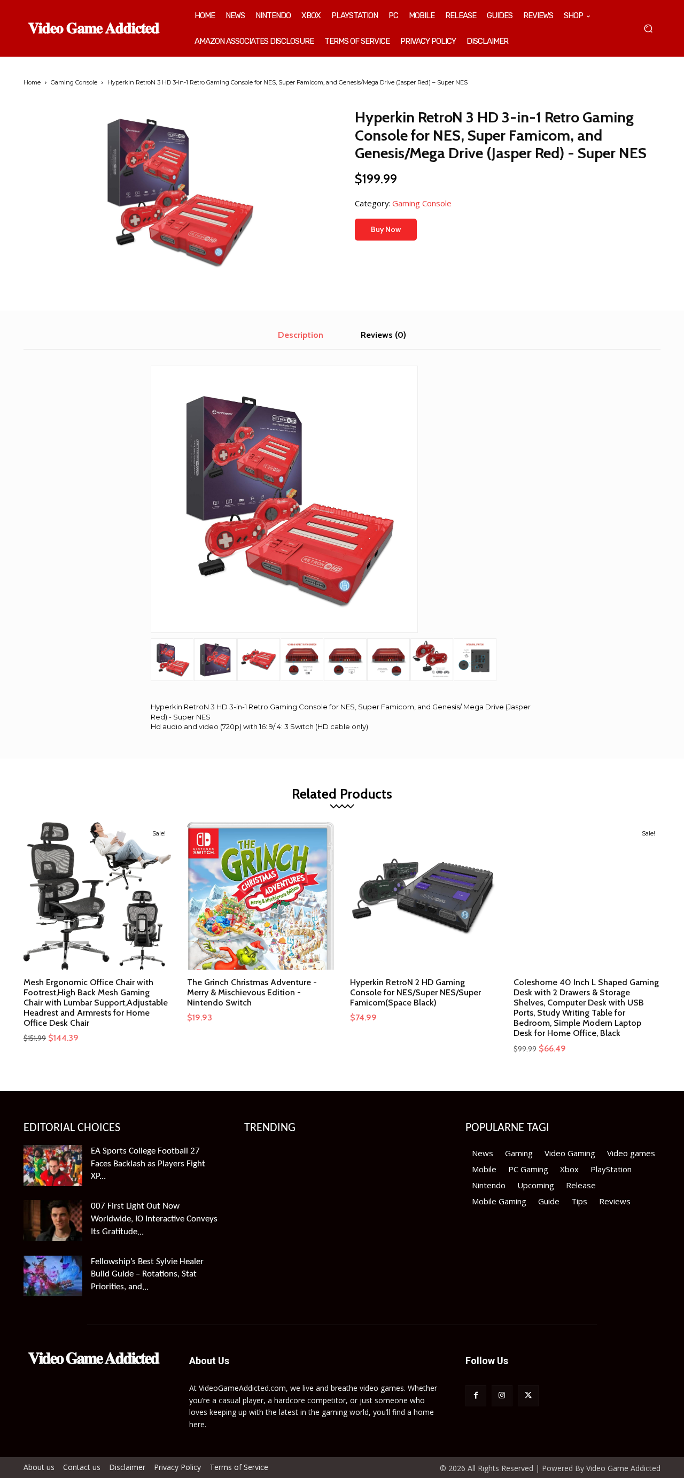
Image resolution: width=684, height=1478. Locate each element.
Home (32, 82)
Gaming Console (74, 82)
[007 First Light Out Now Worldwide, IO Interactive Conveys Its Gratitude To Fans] (53, 1220)
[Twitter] (528, 1395)
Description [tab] (300, 335)
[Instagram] (502, 1395)
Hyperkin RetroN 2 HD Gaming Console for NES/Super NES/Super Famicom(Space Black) (415, 992)
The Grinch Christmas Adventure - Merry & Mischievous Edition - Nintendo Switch (252, 992)
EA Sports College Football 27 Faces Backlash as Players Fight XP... (148, 1164)
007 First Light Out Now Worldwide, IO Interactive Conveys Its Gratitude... (154, 1219)
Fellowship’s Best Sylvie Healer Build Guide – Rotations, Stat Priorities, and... (147, 1274)
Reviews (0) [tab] (383, 335)
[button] (647, 28)
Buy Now (386, 229)
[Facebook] (475, 1395)
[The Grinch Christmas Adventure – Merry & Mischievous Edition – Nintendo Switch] (261, 896)
